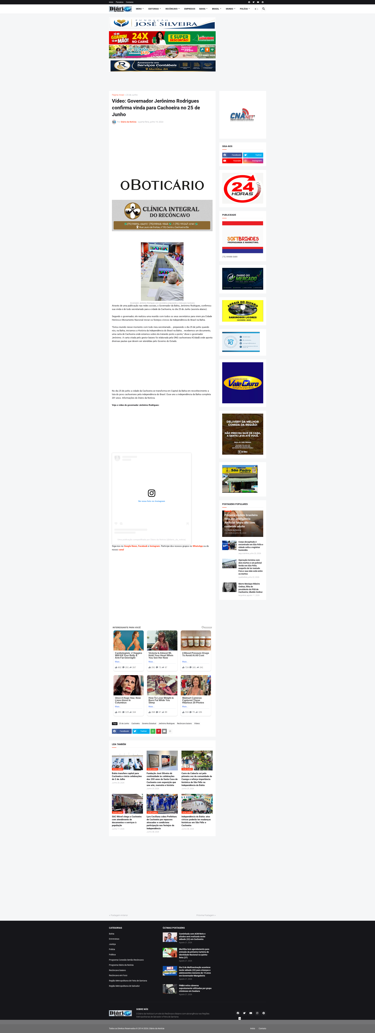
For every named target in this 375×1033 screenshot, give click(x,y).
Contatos (129, 2)
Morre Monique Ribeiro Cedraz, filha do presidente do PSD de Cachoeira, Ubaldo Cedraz (250, 588)
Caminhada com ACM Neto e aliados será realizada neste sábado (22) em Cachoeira (192, 936)
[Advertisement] (162, 79)
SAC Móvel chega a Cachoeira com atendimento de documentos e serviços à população (127, 821)
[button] (256, 8)
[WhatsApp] (152, 731)
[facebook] (249, 2)
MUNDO (229, 9)
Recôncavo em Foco (118, 975)
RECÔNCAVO (172, 9)
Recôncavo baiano (184, 723)
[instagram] (257, 1013)
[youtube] (258, 2)
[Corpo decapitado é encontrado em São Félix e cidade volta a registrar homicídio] (229, 545)
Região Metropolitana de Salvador (124, 986)
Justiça (112, 944)
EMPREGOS (189, 9)
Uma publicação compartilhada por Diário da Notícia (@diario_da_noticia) (151, 539)
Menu (139, 9)
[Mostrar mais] (170, 731)
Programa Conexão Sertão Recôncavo (126, 960)
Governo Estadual (149, 723)
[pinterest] (263, 2)
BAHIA (202, 9)
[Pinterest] (158, 731)
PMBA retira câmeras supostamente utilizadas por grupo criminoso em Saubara (195, 988)
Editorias (153, 9)
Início (111, 2)
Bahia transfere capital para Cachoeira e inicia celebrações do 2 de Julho (127, 776)
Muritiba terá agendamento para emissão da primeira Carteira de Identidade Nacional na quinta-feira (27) (194, 953)
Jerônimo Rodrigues (167, 723)
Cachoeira (136, 723)
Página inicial (118, 95)
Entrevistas (114, 939)
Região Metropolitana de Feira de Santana (128, 980)
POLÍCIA (244, 9)
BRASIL (215, 9)
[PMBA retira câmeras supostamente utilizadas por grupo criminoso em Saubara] (170, 989)
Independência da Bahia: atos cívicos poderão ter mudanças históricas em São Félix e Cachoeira (196, 821)
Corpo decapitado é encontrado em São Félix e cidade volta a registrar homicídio (250, 546)
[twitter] (253, 2)
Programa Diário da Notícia (121, 965)
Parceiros (119, 2)
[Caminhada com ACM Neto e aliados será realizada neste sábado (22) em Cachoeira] (170, 937)
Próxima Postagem (205, 915)
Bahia (111, 934)
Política (112, 954)
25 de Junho (132, 95)
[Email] (164, 731)
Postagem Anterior (119, 915)
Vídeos (197, 723)
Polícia (112, 949)
